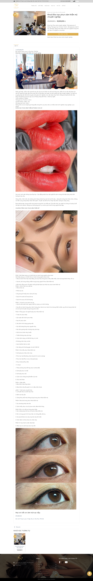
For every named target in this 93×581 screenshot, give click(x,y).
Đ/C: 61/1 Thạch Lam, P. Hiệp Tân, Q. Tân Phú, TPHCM (30, 519)
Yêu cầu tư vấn (63, 34)
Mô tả (16, 45)
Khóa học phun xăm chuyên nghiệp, (63, 37)
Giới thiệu (40, 5)
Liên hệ (63, 5)
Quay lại (18, 527)
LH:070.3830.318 (19, 49)
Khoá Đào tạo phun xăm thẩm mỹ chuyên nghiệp (19, 547)
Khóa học (47, 5)
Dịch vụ (53, 5)
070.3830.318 (19, 516)
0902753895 (67, 1)
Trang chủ (34, 5)
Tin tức (58, 5)
